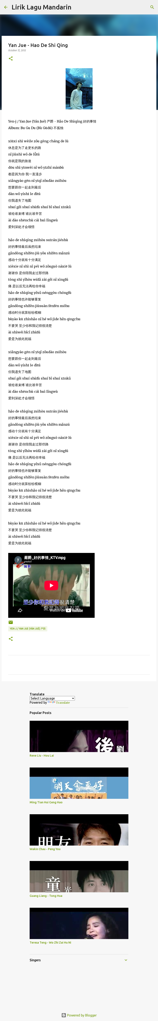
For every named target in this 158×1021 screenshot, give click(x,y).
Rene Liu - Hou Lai (42, 755)
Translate (63, 702)
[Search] (77, 7)
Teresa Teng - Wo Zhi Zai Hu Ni (50, 942)
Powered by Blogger (81, 1015)
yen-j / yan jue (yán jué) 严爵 (28, 628)
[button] (10, 59)
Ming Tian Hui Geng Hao (46, 802)
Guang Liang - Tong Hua (46, 895)
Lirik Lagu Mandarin (41, 7)
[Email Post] (10, 624)
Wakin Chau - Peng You (45, 849)
